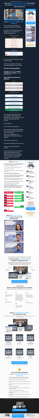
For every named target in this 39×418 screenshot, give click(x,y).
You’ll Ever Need (23, 259)
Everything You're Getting (21, 313)
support (20, 391)
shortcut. (16, 162)
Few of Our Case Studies (13, 216)
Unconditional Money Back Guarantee (21, 375)
